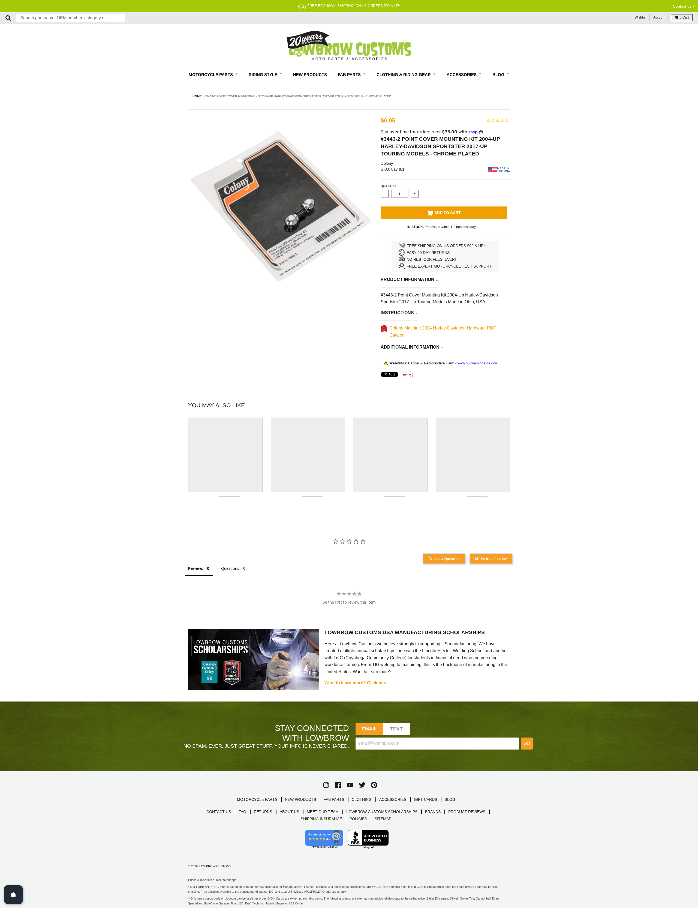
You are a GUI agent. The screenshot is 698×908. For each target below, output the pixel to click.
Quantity (388, 186)
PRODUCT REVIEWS (466, 812)
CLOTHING (362, 799)
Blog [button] (499, 74)
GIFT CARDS (425, 799)
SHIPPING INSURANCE (321, 819)
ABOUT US (289, 812)
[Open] (13, 894)
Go (527, 743)
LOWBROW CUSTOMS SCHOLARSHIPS (381, 812)
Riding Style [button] (263, 74)
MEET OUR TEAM (323, 812)
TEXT (396, 729)
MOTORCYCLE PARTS (257, 799)
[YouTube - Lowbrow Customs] (350, 785)
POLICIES (358, 819)
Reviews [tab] (195, 568)
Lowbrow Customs (215, 866)
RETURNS (263, 812)
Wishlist (640, 17)
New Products (310, 74)
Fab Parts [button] (350, 74)
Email (369, 729)
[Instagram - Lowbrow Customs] (326, 785)
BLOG (450, 799)
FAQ (242, 812)
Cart (684, 17)
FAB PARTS (334, 799)
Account (659, 17)
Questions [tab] (230, 568)
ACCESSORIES (392, 799)
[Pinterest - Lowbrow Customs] (374, 785)
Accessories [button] (462, 74)
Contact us (682, 6)
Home (196, 96)
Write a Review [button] (494, 558)
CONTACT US (218, 812)
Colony (387, 163)
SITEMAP (383, 819)
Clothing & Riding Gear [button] (404, 74)
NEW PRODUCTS (300, 799)
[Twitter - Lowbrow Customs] (362, 785)
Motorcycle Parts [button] (211, 74)
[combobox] (70, 18)
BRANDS (433, 812)
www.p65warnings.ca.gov (477, 363)
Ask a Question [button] (447, 558)
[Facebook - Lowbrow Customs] (338, 785)
